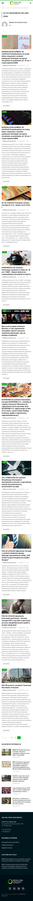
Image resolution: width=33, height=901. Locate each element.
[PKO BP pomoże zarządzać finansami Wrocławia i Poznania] (16, 675)
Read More (6, 105)
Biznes (4, 36)
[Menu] (3, 3)
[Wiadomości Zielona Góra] (16, 3)
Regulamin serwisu (7, 848)
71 (15, 737)
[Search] (30, 3)
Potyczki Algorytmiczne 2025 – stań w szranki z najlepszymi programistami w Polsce (22, 789)
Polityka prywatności (7, 845)
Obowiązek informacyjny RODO (10, 842)
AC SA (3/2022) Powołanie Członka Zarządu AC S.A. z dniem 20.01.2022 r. (16, 205)
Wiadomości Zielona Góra (18, 22)
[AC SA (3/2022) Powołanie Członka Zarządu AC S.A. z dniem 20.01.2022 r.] (16, 193)
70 (11, 737)
